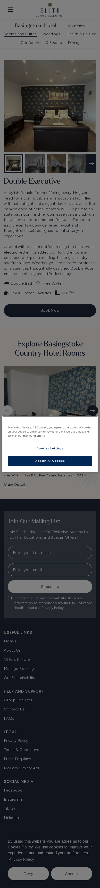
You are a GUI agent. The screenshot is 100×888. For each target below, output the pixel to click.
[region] (49, 444)
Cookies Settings (50, 448)
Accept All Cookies (50, 460)
